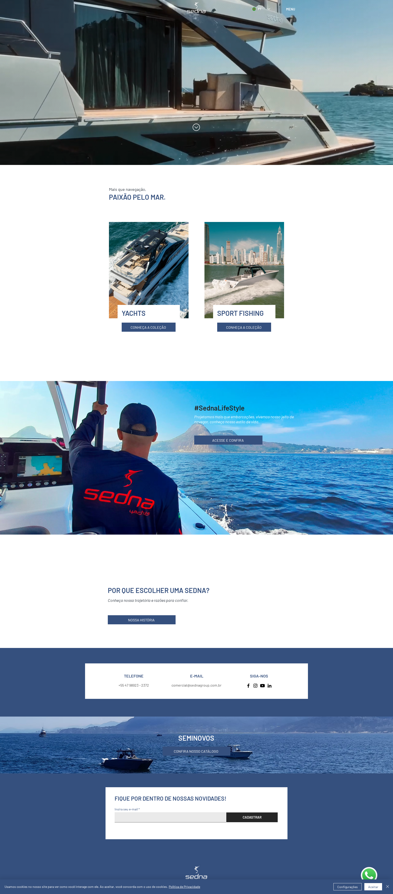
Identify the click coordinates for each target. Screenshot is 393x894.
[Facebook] (248, 685)
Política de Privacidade (184, 887)
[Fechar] (387, 886)
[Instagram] (255, 685)
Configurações (347, 887)
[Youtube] (262, 685)
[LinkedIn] (269, 685)
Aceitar (373, 887)
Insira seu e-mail (126, 809)
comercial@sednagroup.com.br (196, 685)
